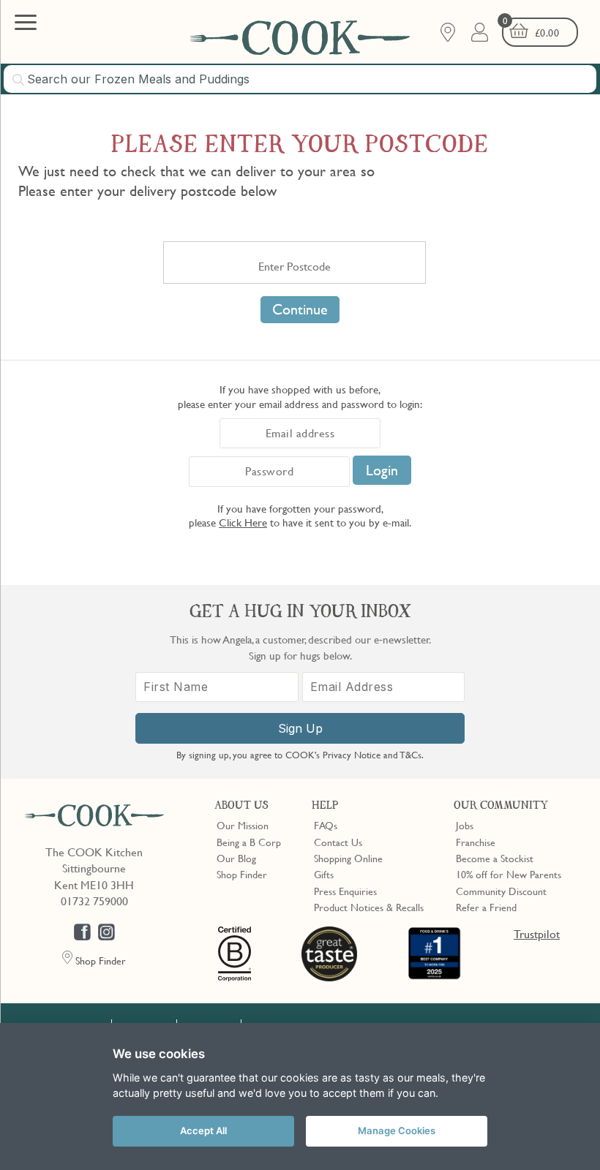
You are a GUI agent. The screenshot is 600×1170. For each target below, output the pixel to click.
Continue (300, 309)
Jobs (464, 824)
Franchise (475, 841)
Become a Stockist (494, 857)
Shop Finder (242, 873)
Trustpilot (537, 933)
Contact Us (338, 841)
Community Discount (501, 890)
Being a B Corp (249, 841)
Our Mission (243, 824)
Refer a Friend (486, 906)
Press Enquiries (345, 890)
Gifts (324, 873)
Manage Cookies (396, 1130)
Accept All (203, 1130)
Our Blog (236, 857)
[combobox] (300, 79)
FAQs (325, 824)
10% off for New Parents (508, 873)
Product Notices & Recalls (369, 906)
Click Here (243, 522)
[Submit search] (19, 80)
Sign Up (300, 728)
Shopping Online (348, 857)
